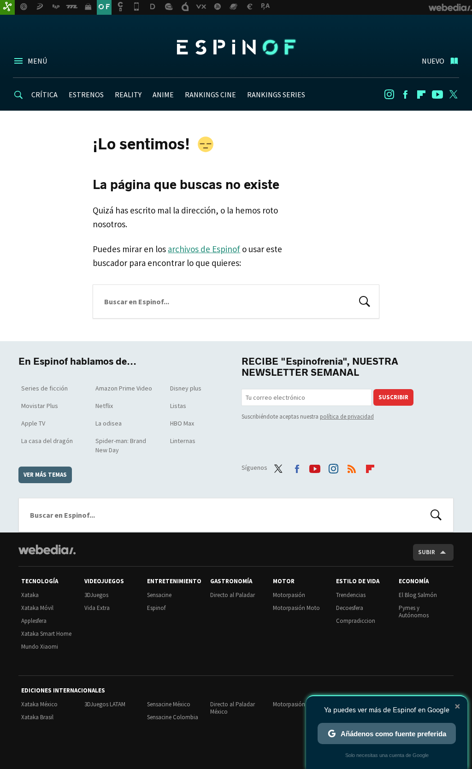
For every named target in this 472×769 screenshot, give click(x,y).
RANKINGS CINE (210, 94)
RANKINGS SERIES (276, 94)
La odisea (108, 423)
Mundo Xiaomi (39, 647)
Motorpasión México (298, 704)
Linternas (182, 441)
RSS (351, 466)
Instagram (389, 94)
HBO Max (182, 423)
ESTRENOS (86, 94)
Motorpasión (289, 595)
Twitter (453, 94)
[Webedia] (47, 549)
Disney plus (185, 388)
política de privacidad (347, 416)
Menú (37, 60)
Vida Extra (97, 608)
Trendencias (351, 595)
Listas (178, 406)
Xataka (30, 595)
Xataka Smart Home (46, 634)
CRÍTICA (44, 94)
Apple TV (33, 423)
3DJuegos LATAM (104, 704)
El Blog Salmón (418, 595)
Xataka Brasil (37, 717)
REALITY (128, 94)
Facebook (405, 94)
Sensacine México (168, 704)
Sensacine (159, 595)
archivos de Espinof (204, 248)
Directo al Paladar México (232, 708)
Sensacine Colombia (172, 717)
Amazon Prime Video (123, 388)
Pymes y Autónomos (414, 611)
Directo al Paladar (232, 595)
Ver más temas (45, 475)
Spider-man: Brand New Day (120, 445)
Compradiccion (355, 621)
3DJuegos (96, 595)
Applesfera (34, 621)
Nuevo (433, 60)
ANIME (163, 94)
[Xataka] (7, 7)
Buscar (364, 300)
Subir (426, 552)
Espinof (236, 47)
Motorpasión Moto (296, 608)
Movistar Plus (39, 406)
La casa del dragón (47, 441)
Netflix (104, 406)
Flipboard (421, 94)
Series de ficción (44, 388)
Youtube (437, 94)
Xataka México (39, 704)
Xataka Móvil (37, 608)
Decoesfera (349, 608)
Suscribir (393, 397)
